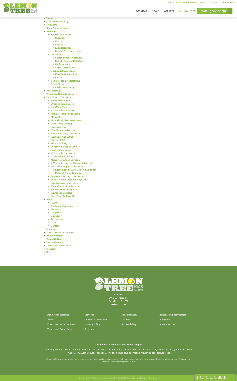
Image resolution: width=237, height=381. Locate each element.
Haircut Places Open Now (69, 173)
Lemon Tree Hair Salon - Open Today (75, 169)
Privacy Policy (54, 235)
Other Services (59, 84)
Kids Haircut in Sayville (64, 189)
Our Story (56, 216)
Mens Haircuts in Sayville (65, 160)
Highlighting (62, 64)
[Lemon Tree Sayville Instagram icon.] (118, 339)
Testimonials (228, 2)
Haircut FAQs (58, 140)
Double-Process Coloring (69, 61)
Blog (48, 252)
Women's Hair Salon (62, 104)
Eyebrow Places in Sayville (66, 146)
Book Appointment (57, 28)
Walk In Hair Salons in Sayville (68, 179)
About (155, 10)
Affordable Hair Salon (63, 153)
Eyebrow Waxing (65, 87)
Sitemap (51, 249)
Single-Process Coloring (68, 57)
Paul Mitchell (54, 90)
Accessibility (53, 239)
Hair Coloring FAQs (62, 137)
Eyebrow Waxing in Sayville (67, 176)
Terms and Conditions (58, 245)
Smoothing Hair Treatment (66, 120)
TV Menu (51, 24)
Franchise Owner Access (60, 232)
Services (141, 10)
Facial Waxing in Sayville (65, 133)
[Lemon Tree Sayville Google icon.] (125, 339)
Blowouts (60, 44)
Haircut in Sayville (61, 193)
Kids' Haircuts (63, 48)
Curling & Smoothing (63, 71)
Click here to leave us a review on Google (118, 344)
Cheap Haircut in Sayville (65, 186)
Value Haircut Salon (62, 156)
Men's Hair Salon (60, 100)
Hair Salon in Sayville (58, 97)
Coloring (56, 54)
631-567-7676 (118, 304)
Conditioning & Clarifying (65, 80)
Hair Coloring (58, 127)
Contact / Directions (62, 206)
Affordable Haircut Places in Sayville (71, 163)
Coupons (56, 212)
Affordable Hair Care (62, 110)
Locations (51, 229)
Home (49, 18)
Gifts (53, 222)
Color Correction (64, 67)
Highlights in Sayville (63, 130)
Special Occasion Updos (68, 51)
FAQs (54, 202)
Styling (59, 41)
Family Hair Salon (61, 150)
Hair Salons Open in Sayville (67, 166)
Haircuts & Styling (61, 34)
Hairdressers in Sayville (64, 183)
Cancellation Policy (57, 21)
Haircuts (60, 38)
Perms (58, 77)
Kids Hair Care (59, 107)
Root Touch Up (59, 143)
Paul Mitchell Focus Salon (65, 113)
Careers (169, 10)
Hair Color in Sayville (63, 196)
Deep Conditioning (61, 123)
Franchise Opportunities (60, 94)
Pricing (213, 2)
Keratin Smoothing (66, 74)
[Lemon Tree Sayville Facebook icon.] (111, 339)
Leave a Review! (55, 242)
